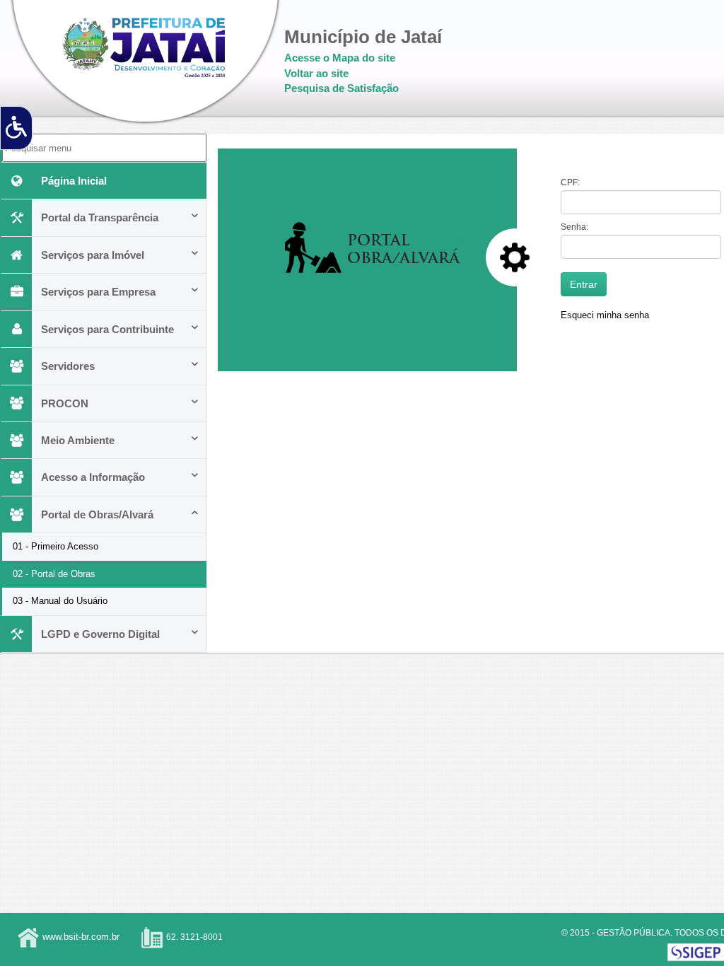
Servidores (68, 366)
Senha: (574, 227)
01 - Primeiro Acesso (55, 546)
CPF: (570, 182)
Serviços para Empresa (98, 292)
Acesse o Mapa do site (339, 58)
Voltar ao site (316, 73)
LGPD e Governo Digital (100, 634)
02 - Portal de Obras (54, 574)
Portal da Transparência (99, 217)
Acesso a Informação (93, 477)
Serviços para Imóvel (92, 255)
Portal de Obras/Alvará (97, 514)
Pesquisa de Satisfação (341, 88)
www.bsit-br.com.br (80, 936)
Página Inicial (74, 181)
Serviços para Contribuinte (107, 329)
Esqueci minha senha (605, 315)
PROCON (64, 403)
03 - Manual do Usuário (60, 600)
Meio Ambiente (78, 440)
